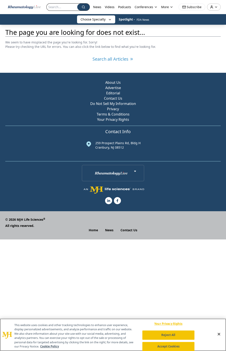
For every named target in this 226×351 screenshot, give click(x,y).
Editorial (113, 93)
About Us (113, 82)
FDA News (143, 20)
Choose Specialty (93, 19)
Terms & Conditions (113, 114)
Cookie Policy (49, 346)
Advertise (113, 87)
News (97, 7)
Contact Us (113, 98)
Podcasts (124, 7)
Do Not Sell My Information (113, 103)
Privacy (113, 108)
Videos (110, 7)
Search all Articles (110, 59)
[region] (113, 335)
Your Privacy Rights (113, 119)
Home (93, 230)
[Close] (219, 334)
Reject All (168, 335)
